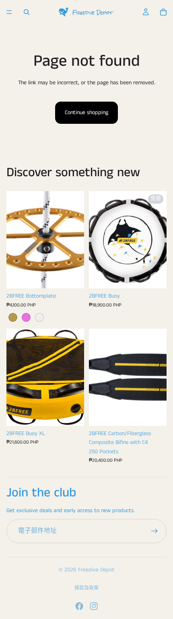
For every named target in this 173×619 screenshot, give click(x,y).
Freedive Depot (96, 570)
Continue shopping (86, 112)
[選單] (9, 12)
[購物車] (163, 12)
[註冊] (154, 531)
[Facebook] (79, 606)
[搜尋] (26, 12)
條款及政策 (86, 588)
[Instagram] (94, 606)
